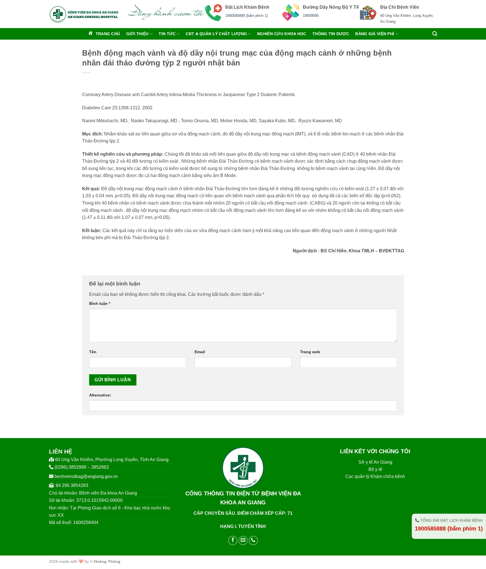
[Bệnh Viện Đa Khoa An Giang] (84, 14)
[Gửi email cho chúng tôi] (243, 540)
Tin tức (167, 33)
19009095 (311, 15)
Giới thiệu (137, 33)
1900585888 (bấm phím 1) (246, 15)
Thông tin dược (330, 33)
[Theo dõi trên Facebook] (232, 540)
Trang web (310, 352)
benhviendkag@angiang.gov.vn (86, 476)
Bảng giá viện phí (374, 33)
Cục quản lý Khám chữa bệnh (375, 476)
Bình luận (99, 303)
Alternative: (100, 395)
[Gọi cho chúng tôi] (253, 540)
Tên (92, 352)
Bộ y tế (375, 469)
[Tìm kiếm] (434, 34)
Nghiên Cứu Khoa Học (281, 33)
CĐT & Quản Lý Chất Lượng (216, 33)
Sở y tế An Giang (375, 462)
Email (200, 352)
